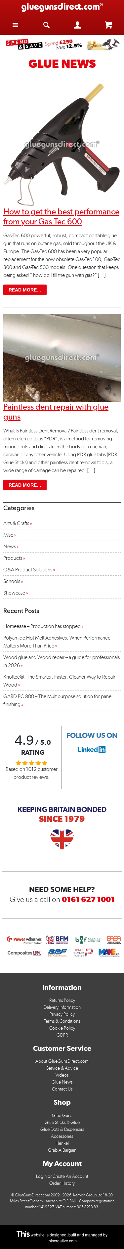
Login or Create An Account (62, 1176)
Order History (62, 1183)
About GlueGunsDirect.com (62, 1061)
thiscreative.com (62, 1240)
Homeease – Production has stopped (42, 626)
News (9, 546)
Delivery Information (62, 1007)
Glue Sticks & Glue (62, 1122)
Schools (11, 581)
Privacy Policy (62, 1014)
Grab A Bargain (62, 1150)
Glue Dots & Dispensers (62, 1129)
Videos (62, 1075)
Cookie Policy (62, 1028)
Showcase (14, 593)
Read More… (28, 289)
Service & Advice (62, 1068)
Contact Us (62, 1089)
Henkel (62, 1143)
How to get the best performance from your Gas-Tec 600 (61, 216)
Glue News (62, 1082)
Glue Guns (62, 1115)
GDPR (62, 1035)
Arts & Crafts (16, 523)
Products (12, 558)
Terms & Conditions (62, 1021)
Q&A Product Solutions (27, 569)
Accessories (62, 1136)
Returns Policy (62, 1000)
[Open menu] (15, 25)
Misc (8, 535)
